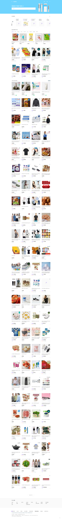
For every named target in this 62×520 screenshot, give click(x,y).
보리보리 (42, 503)
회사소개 (18, 511)
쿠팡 (12, 31)
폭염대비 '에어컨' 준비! (17, 6)
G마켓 (15, 31)
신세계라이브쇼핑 (28, 504)
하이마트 (32, 502)
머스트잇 (22, 502)
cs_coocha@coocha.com (26, 515)
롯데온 (37, 31)
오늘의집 (18, 31)
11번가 (21, 31)
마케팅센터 (41, 511)
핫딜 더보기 (30, 495)
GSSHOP (27, 502)
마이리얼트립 (47, 502)
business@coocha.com (35, 515)
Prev (11, 22)
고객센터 (21, 511)
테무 (36, 502)
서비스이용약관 (25, 511)
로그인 (44, 1)
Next (50, 22)
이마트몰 (30, 31)
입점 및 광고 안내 (46, 511)
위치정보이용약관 (31, 511)
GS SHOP (25, 31)
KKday (46, 503)
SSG (27, 31)
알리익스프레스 (37, 503)
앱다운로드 (14, 511)
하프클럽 (34, 31)
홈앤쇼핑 (27, 503)
